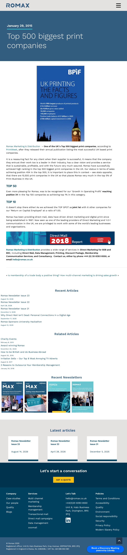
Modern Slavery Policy (107, 529)
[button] (119, 540)
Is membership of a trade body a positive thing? (33, 275)
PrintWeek (11, 149)
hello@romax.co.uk (23, 259)
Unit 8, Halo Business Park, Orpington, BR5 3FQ (77, 510)
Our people (12, 503)
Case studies (13, 498)
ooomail (32, 527)
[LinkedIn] (68, 522)
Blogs (9, 512)
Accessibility (102, 503)
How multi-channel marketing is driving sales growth (88, 275)
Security (100, 521)
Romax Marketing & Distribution (23, 146)
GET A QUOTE (63, 480)
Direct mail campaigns (40, 518)
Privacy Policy (103, 525)
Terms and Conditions (108, 498)
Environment (102, 512)
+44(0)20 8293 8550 (77, 503)
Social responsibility (106, 516)
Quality (10, 507)
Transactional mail (38, 514)
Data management (38, 523)
